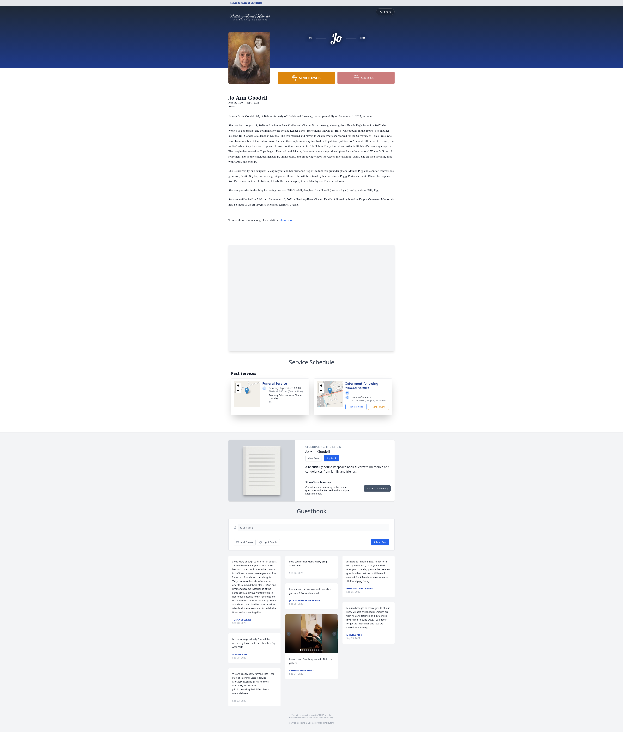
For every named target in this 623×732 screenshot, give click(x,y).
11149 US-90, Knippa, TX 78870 (368, 400)
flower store (287, 220)
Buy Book (331, 458)
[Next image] (334, 634)
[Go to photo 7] (312, 650)
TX (270, 401)
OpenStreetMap (315, 722)
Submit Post (379, 542)
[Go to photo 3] (304, 650)
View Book (313, 458)
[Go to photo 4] (306, 650)
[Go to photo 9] (316, 650)
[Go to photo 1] (300, 650)
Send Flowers (379, 406)
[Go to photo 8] (314, 650)
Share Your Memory (377, 488)
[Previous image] (289, 634)
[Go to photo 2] (302, 650)
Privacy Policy (302, 717)
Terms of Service (320, 717)
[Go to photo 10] (318, 650)
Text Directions (356, 406)
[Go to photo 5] (308, 650)
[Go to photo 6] (310, 650)
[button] (247, 391)
